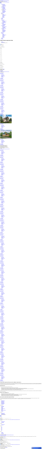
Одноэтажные (4, 4)
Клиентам (2, 33)
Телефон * (1, 438)
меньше (6, 71)
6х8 (1, 427)
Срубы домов (2, 403)
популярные (1, 71)
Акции (2, 18)
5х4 (1, 429)
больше (8, 71)
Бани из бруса (2, 402)
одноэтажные (2, 422)
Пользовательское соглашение (3, 435)
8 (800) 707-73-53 (5, 1)
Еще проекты (2, 28)
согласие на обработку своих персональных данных (15, 419)
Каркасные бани (3, 25)
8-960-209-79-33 (2, 413)
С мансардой (4, 27)
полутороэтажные (3, 421)
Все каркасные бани (4, 26)
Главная (2, 41)
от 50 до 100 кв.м (3, 424)
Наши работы (2, 32)
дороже (3, 71)
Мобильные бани (4, 11)
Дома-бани (2, 70)
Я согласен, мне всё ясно (2, 448)
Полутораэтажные (4, 5)
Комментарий (1, 442)
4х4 (1, 430)
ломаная (2, 432)
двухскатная (2, 433)
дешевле (5, 71)
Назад (3, 20)
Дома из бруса (4, 10)
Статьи (3, 17)
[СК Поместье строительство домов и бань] (4, 0)
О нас (1, 13)
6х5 (1, 428)
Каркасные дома (3, 400)
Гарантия (3, 14)
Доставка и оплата (3, 408)
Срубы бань (4, 12)
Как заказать (4, 15)
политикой (6, 447)
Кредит (3, 16)
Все (0, 70)
